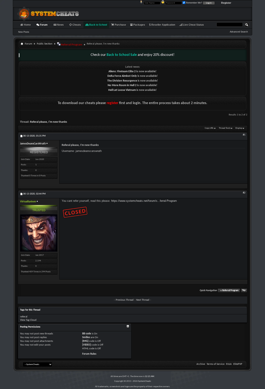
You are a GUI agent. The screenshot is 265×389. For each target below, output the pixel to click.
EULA (229, 364)
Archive (200, 364)
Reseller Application (163, 24)
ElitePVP (237, 364)
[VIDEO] (86, 344)
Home (27, 24)
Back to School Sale (122, 55)
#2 (244, 193)
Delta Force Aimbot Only (122, 76)
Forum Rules (89, 354)
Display (238, 128)
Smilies (86, 337)
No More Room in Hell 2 (122, 85)
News (60, 24)
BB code (86, 333)
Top (244, 290)
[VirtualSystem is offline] (38, 233)
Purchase (120, 24)
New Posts (23, 32)
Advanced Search (239, 31)
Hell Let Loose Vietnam (122, 90)
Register (226, 2)
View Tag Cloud (28, 320)
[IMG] (85, 341)
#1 (244, 135)
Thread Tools (224, 128)
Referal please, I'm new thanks (48, 122)
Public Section (44, 43)
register (112, 103)
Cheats (76, 24)
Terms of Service (215, 364)
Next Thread (142, 300)
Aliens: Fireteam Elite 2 (122, 71)
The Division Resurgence (122, 80)
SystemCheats (144, 381)
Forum (43, 24)
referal (23, 316)
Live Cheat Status (193, 24)
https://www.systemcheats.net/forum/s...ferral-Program (144, 200)
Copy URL (209, 128)
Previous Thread (125, 300)
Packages (139, 24)
